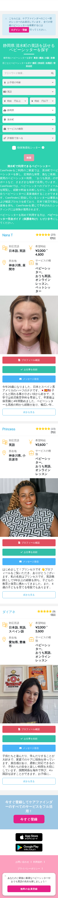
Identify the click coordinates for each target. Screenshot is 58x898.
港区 (34, 63)
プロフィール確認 (31, 360)
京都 (53, 57)
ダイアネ (8, 612)
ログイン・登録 (19, 29)
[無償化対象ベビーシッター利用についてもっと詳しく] (43, 147)
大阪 (47, 57)
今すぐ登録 (29, 819)
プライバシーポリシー (29, 868)
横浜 (41, 57)
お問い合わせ (22, 861)
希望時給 (40, 246)
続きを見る (29, 412)
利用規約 (37, 861)
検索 (29, 157)
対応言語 (14, 246)
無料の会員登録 (28, 888)
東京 (36, 57)
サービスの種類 (43, 262)
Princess (8, 429)
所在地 (13, 260)
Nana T (7, 235)
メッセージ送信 (31, 378)
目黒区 (49, 63)
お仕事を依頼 (30, 369)
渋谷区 (41, 63)
